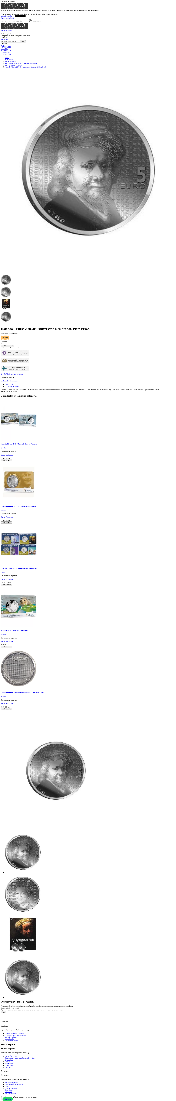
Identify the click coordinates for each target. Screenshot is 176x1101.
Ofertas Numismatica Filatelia (14, 1033)
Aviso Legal (9, 1063)
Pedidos (7, 1086)
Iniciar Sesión (10, 18)
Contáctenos (9, 1065)
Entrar (3, 455)
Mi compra (4, 39)
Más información (7, 16)
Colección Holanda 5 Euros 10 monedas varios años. (19, 568)
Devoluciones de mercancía (14, 1084)
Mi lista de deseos (10, 1093)
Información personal (12, 1082)
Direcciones (9, 1090)
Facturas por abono (11, 1088)
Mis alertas (8, 1092)
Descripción (9, 384)
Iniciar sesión (5, 381)
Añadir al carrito (7, 346)
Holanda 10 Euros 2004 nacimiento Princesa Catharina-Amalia (22, 692)
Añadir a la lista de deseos (12, 374)
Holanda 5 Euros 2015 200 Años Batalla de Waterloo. (19, 444)
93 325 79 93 (36, 21)
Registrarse (14, 381)
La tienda (8, 1067)
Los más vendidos (10, 1037)
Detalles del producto (12, 386)
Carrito (3, 18)
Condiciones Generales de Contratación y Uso (20, 1058)
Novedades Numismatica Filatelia (15, 1035)
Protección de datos (11, 1056)
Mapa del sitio (9, 1039)
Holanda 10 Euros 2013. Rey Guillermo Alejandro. (18, 506)
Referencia (4, 391)
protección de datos (62, 1018)
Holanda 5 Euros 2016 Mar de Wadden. (14, 630)
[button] (88, 30)
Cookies (7, 1062)
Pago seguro (9, 1060)
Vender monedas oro (11, 1041)
